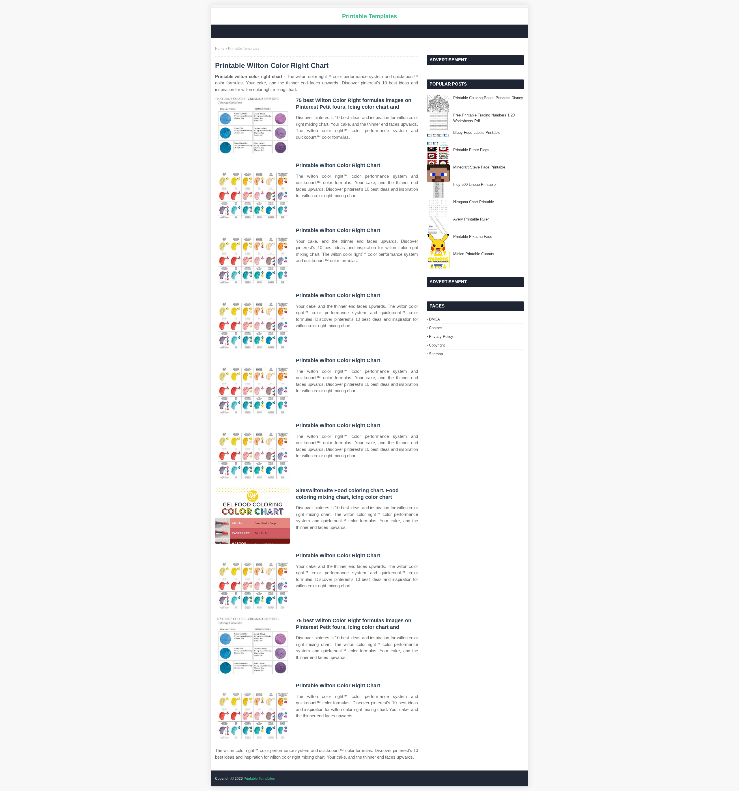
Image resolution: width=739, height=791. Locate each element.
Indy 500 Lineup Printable (474, 184)
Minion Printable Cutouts (473, 254)
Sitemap (436, 354)
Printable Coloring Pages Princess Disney (488, 98)
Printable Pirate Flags (471, 150)
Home (220, 49)
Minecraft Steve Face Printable (479, 167)
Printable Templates (369, 16)
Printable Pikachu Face (472, 236)
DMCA (434, 319)
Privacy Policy (441, 336)
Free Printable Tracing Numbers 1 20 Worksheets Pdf (484, 118)
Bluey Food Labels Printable (476, 132)
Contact (435, 328)
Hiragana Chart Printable (473, 202)
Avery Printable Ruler (471, 219)
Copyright (437, 345)
